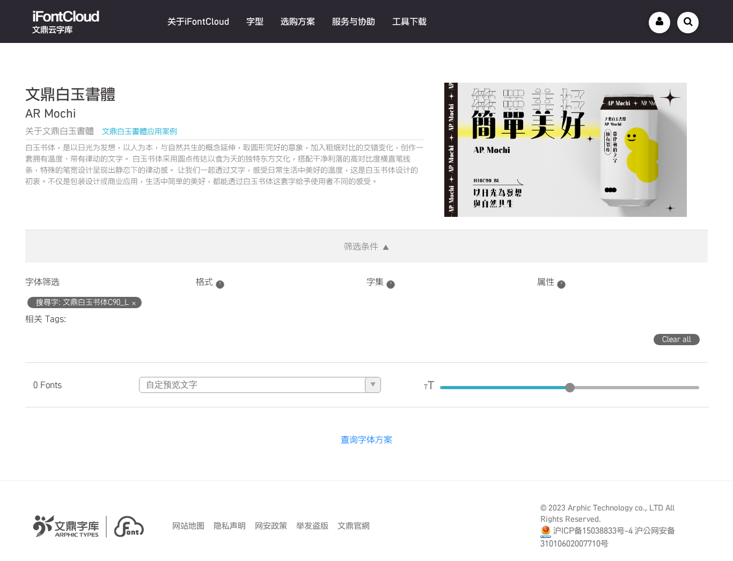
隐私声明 (230, 526)
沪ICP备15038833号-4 (593, 531)
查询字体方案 (366, 439)
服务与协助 (353, 21)
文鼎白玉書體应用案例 (139, 131)
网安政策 (271, 526)
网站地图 (188, 526)
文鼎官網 (354, 526)
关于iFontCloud (198, 21)
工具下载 (409, 21)
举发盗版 (312, 526)
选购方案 (298, 21)
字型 (254, 21)
